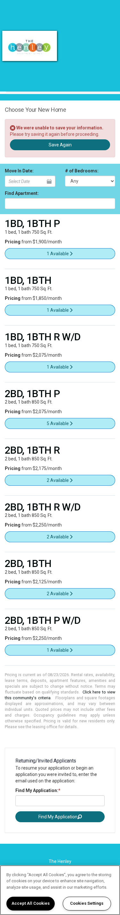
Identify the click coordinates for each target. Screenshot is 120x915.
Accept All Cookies (31, 903)
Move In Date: (19, 170)
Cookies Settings (86, 903)
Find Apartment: (22, 193)
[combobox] (60, 203)
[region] (60, 890)
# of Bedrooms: (82, 170)
